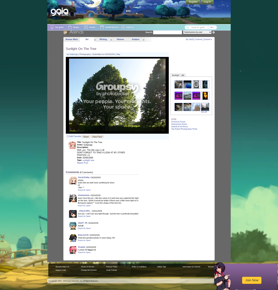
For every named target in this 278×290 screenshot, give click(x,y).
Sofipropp (73, 54)
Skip (118, 54)
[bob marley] (205, 84)
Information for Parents (191, 267)
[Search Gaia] (187, 27)
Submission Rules (179, 124)
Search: (149, 32)
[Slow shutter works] (180, 95)
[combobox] (201, 27)
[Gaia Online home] (60, 12)
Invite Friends (111, 270)
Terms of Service (87, 267)
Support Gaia (61, 270)
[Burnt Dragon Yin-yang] (196, 84)
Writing (103, 39)
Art (86, 39)
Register (193, 2)
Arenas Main (71, 39)
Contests (198, 39)
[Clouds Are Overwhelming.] (206, 107)
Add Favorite (75, 136)
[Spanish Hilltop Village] (190, 95)
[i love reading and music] (205, 95)
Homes (120, 39)
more (95, 39)
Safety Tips (161, 267)
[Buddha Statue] (197, 107)
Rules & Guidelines (139, 267)
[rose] (188, 84)
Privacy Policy (111, 267)
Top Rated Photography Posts (184, 129)
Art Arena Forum (178, 122)
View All (204, 112)
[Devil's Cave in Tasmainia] (180, 84)
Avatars (135, 39)
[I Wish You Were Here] (198, 95)
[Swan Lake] (189, 107)
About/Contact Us (62, 267)
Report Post (82, 163)
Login (207, 2)
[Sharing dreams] (180, 107)
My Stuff (189, 39)
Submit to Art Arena (179, 126)
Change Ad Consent (89, 270)
